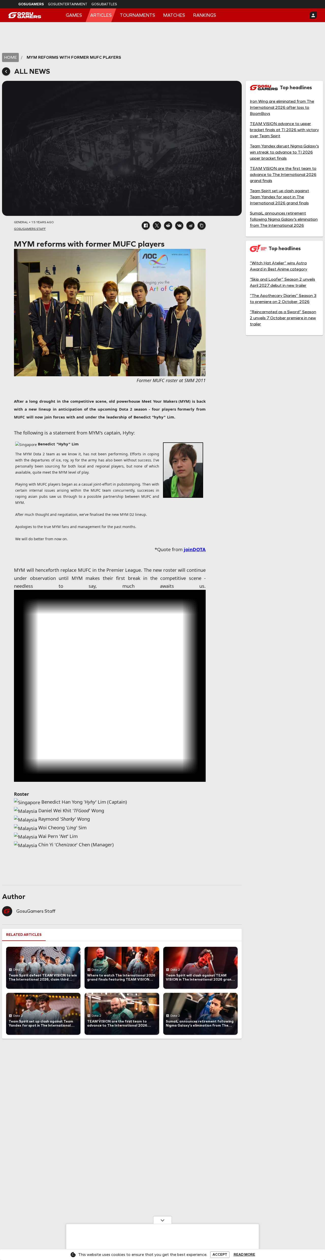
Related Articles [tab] (24, 935)
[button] (146, 225)
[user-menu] (313, 15)
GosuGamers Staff (35, 911)
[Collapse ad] (162, 1220)
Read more (244, 1255)
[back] (6, 71)
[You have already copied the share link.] (202, 225)
